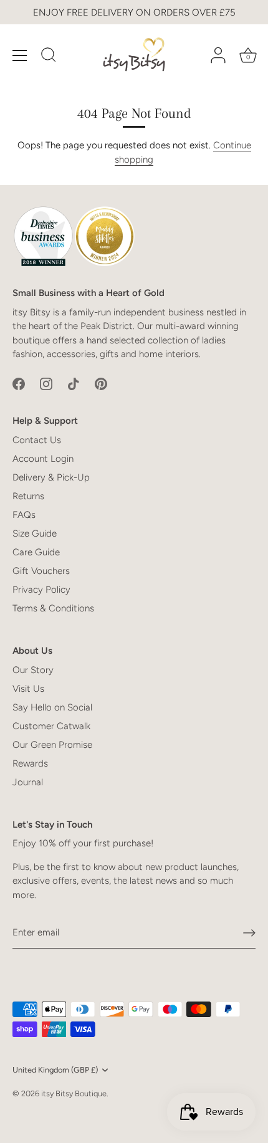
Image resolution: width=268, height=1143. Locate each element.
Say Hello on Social (52, 707)
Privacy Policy (41, 589)
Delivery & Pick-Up (51, 477)
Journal (27, 782)
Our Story (33, 670)
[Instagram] (46, 383)
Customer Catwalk (51, 726)
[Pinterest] (101, 383)
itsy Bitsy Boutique (74, 1093)
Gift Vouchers (41, 570)
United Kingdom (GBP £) (55, 1069)
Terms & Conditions (53, 608)
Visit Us (28, 688)
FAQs (24, 514)
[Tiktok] (73, 383)
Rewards (30, 763)
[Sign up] (249, 933)
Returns (28, 496)
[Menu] (20, 55)
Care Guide (36, 552)
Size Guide (34, 533)
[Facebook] (18, 383)
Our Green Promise (52, 744)
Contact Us (36, 440)
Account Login (43, 458)
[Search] (48, 56)
